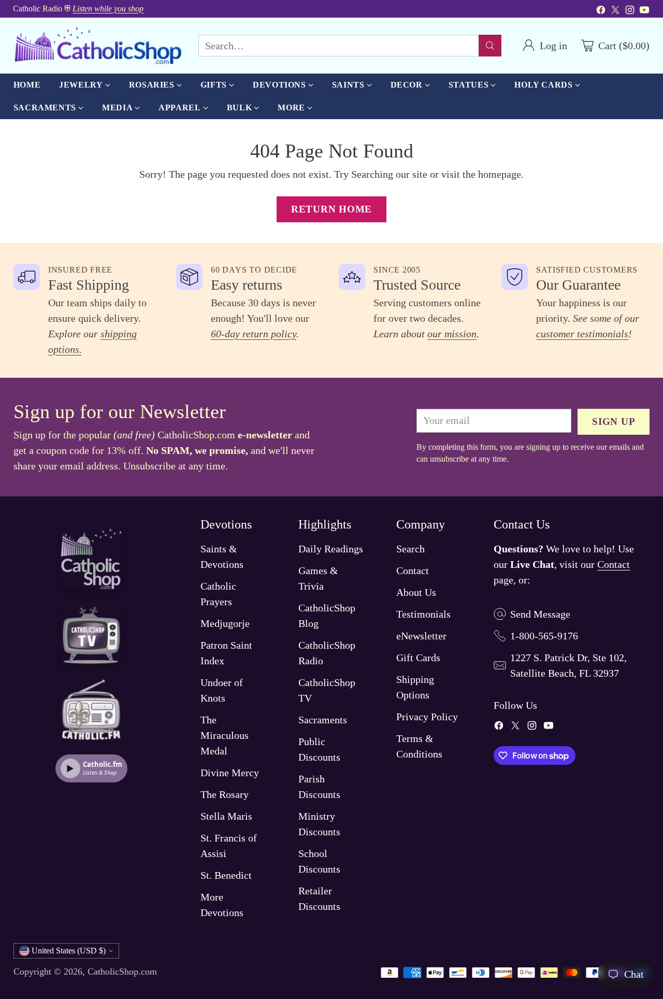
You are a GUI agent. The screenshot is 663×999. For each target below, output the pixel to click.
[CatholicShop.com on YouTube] (644, 11)
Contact (412, 570)
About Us (416, 592)
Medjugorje (225, 623)
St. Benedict (226, 875)
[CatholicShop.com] (97, 45)
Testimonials (423, 614)
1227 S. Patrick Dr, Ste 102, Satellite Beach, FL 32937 (568, 665)
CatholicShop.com (122, 971)
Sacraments (322, 719)
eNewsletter (421, 635)
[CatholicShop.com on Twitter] (615, 11)
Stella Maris (226, 816)
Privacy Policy (427, 716)
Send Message (540, 614)
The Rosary (224, 794)
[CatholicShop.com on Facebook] (601, 11)
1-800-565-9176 (544, 635)
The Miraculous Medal (224, 735)
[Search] (490, 45)
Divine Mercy (229, 772)
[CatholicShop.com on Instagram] (630, 11)
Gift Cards (418, 657)
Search (410, 548)
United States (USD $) (69, 950)
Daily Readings (330, 548)
